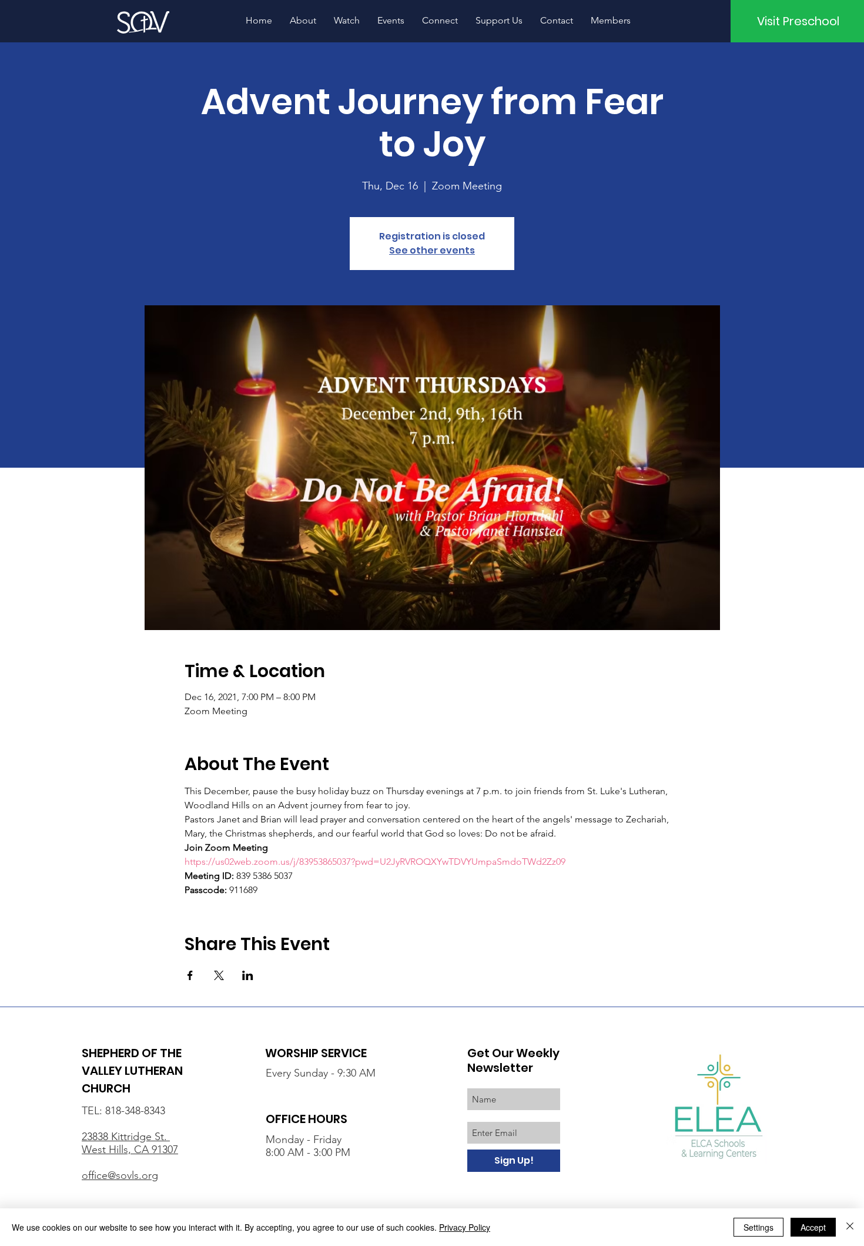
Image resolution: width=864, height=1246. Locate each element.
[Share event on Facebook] (190, 975)
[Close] (850, 1227)
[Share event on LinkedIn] (247, 975)
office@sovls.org (120, 1175)
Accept (813, 1227)
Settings (758, 1227)
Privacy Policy (464, 1227)
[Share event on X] (219, 975)
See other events (432, 250)
